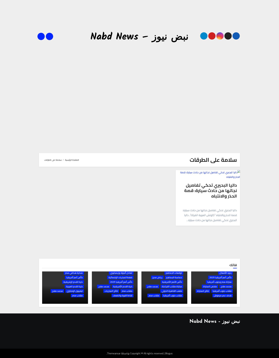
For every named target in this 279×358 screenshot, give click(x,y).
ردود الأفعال (225, 273)
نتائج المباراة (203, 291)
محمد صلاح (226, 286)
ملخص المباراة (210, 286)
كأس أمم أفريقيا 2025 (220, 277)
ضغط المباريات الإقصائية (120, 277)
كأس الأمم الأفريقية (172, 282)
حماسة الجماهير (174, 277)
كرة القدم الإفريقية (73, 282)
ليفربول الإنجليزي (75, 291)
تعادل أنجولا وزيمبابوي (121, 273)
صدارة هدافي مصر (74, 273)
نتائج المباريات (111, 291)
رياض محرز (157, 277)
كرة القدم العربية (74, 286)
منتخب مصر (154, 295)
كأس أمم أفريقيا (74, 277)
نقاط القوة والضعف (122, 295)
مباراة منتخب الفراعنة (172, 286)
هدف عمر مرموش (223, 295)
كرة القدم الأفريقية (122, 286)
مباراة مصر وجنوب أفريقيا (219, 282)
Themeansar (113, 353)
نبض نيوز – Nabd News (139, 37)
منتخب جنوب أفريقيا (222, 291)
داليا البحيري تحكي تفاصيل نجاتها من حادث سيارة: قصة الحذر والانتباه (210, 190)
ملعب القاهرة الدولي (172, 291)
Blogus (169, 353)
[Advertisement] (139, 20)
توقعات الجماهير (174, 273)
